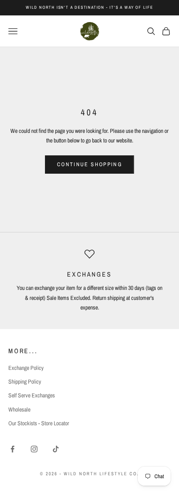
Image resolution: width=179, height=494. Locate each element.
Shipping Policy (24, 381)
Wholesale (19, 409)
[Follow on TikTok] (56, 449)
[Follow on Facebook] (12, 449)
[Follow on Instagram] (34, 449)
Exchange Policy (26, 368)
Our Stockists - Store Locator (38, 423)
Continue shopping (89, 164)
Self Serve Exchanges (31, 395)
